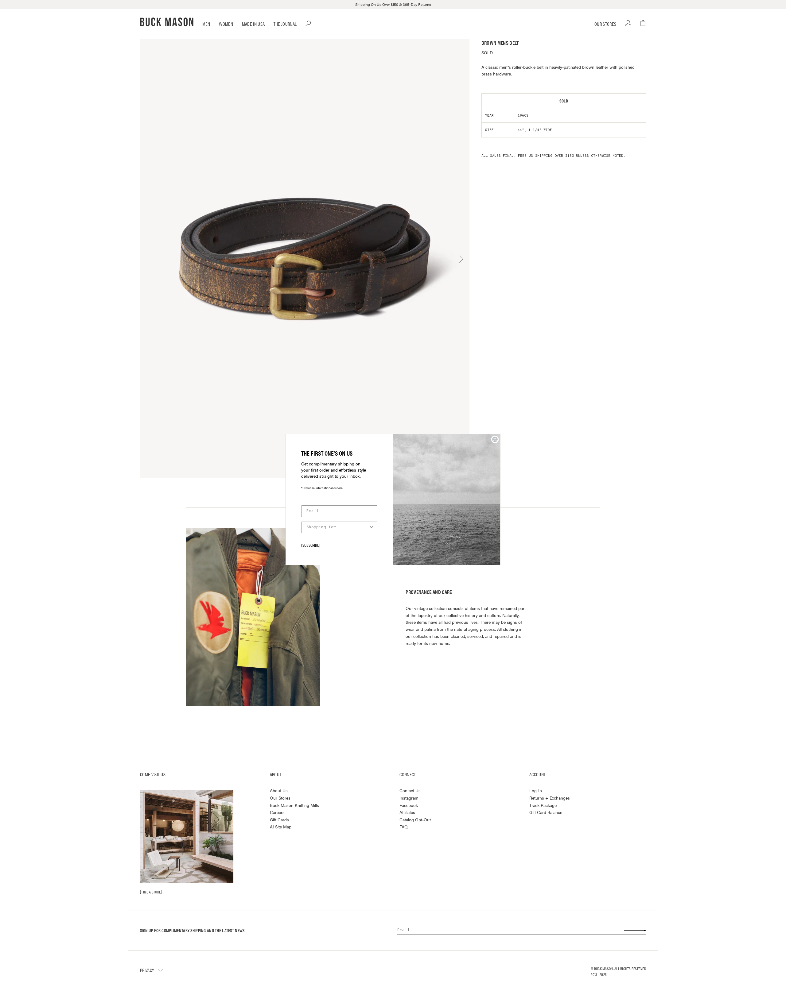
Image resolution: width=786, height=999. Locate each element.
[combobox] (337, 527)
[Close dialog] (495, 439)
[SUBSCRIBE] (310, 545)
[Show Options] (371, 527)
